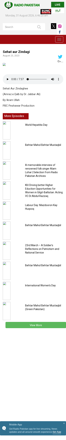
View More (36, 325)
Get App (57, 432)
